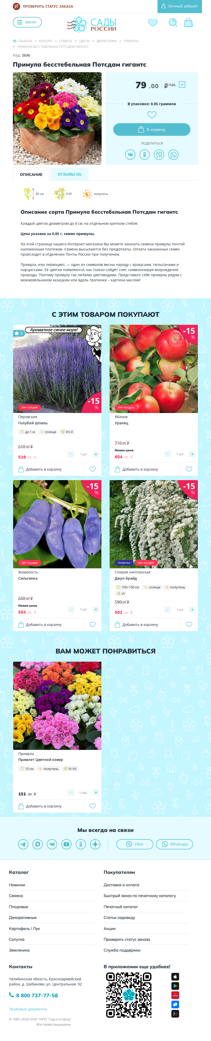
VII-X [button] (69, 431)
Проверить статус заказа (127, 939)
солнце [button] (50, 431)
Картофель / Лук (24, 928)
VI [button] (123, 593)
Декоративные (23, 917)
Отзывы (70, 174)
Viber (139, 844)
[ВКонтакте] (130, 154)
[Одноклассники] (144, 154)
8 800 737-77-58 (37, 995)
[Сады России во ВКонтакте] (52, 844)
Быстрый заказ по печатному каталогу (140, 895)
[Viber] (159, 154)
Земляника (19, 950)
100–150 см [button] (130, 587)
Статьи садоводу (119, 917)
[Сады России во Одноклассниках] (81, 844)
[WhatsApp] (173, 154)
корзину (156, 129)
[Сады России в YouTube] (66, 844)
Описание (31, 174)
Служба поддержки (122, 950)
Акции (110, 928)
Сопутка (16, 939)
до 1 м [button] (30, 431)
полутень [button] (177, 587)
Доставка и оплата (121, 884)
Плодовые (18, 906)
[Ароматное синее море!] (57, 368)
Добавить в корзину (43, 469)
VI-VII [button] (72, 768)
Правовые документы (28, 1009)
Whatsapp (179, 844)
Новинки (17, 884)
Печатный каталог (121, 906)
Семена (16, 895)
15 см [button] (29, 768)
